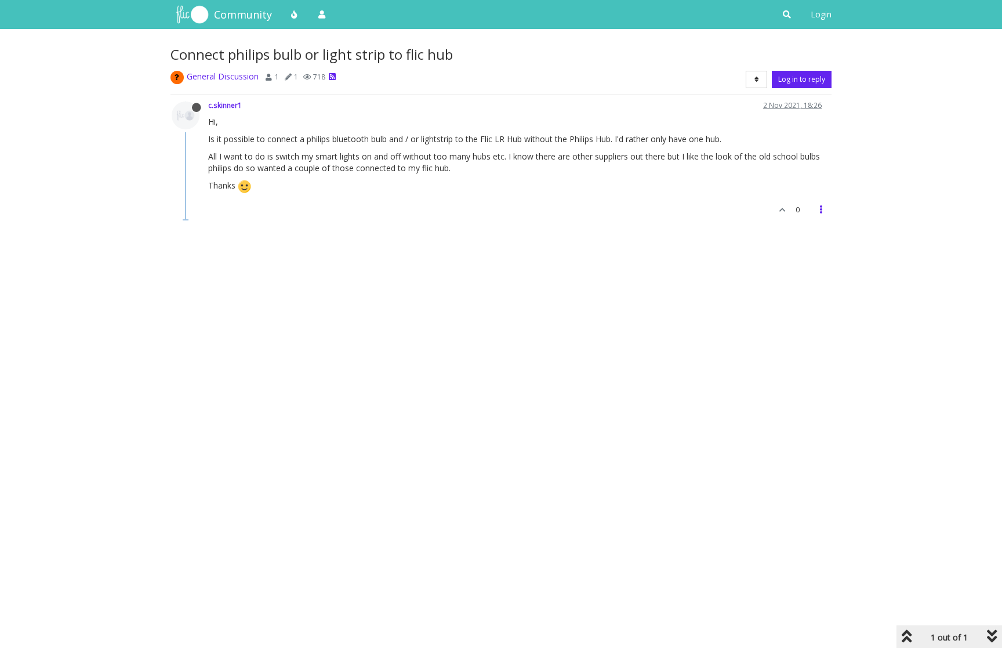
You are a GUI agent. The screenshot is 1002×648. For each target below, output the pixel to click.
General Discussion (223, 76)
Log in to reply (801, 79)
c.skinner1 (225, 105)
